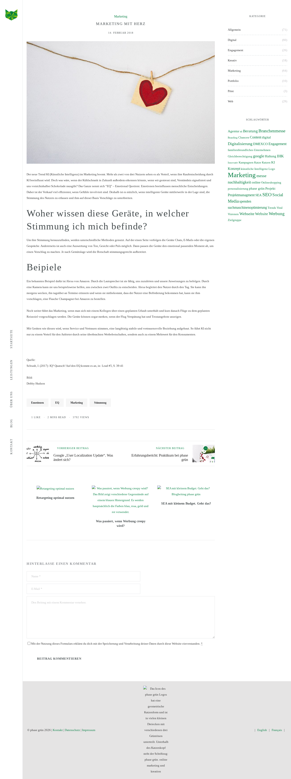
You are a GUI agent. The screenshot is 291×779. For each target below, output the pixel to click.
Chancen (243, 137)
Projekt (270, 188)
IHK (280, 156)
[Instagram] (237, 730)
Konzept (234, 169)
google (258, 156)
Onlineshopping (271, 182)
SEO (267, 194)
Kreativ (232, 60)
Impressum (88, 730)
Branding (233, 137)
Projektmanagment (241, 195)
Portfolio (233, 81)
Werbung (277, 213)
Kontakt (58, 730)
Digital (232, 40)
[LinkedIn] (244, 730)
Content (255, 137)
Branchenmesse (271, 130)
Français (277, 730)
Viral (280, 207)
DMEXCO (260, 144)
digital (266, 137)
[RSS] (250, 730)
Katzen (266, 162)
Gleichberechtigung (240, 156)
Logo (271, 169)
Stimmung (100, 402)
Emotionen (37, 402)
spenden (245, 201)
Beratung (250, 131)
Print (231, 91)
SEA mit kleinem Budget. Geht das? (186, 503)
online (256, 182)
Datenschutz (72, 730)
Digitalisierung (240, 143)
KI (273, 162)
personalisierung (238, 188)
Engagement (235, 50)
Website (261, 214)
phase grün (257, 188)
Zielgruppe (234, 220)
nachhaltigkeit (239, 182)
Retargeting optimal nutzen (55, 498)
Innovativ (233, 162)
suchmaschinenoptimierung (247, 207)
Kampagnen (246, 162)
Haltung (270, 156)
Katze (257, 162)
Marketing (120, 16)
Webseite (246, 213)
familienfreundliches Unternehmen (249, 150)
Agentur (233, 131)
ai (241, 131)
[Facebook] (224, 730)
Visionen (233, 214)
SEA (258, 195)
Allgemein (234, 29)
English (262, 730)
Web (230, 101)
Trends (272, 207)
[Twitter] (231, 730)
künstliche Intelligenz (254, 169)
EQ (57, 402)
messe (261, 175)
